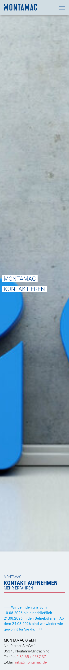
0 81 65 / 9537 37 (31, 657)
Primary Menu (61, 7)
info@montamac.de (31, 662)
